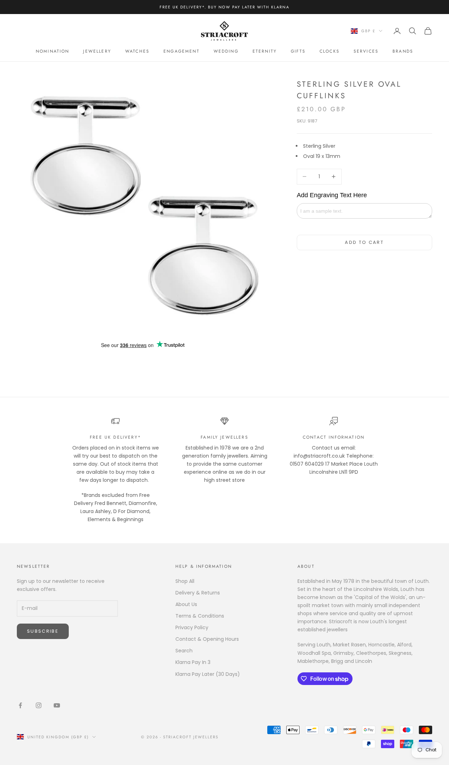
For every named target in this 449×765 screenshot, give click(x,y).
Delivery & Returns (197, 592)
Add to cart (364, 242)
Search (184, 650)
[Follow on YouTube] (56, 705)
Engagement (181, 51)
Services (366, 51)
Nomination (52, 51)
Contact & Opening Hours (207, 639)
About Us (186, 604)
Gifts (298, 51)
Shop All (184, 581)
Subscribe (43, 631)
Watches (137, 51)
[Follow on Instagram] (38, 705)
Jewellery (97, 51)
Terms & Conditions (199, 615)
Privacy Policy (191, 627)
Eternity (265, 51)
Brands (403, 51)
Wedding (226, 51)
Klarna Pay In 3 (192, 662)
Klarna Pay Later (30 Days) (207, 674)
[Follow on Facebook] (20, 705)
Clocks (330, 51)
